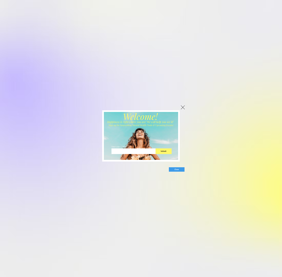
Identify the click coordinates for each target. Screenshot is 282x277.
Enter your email (118, 147)
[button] (183, 107)
